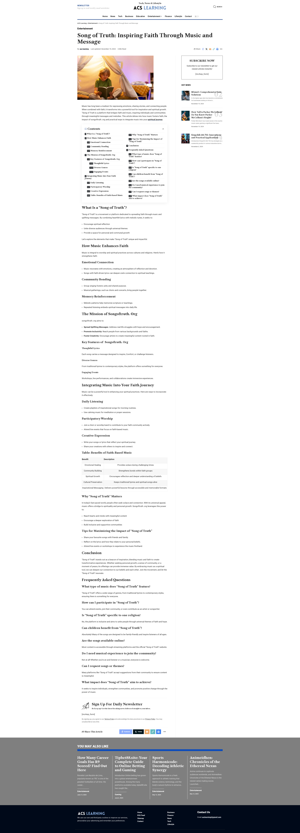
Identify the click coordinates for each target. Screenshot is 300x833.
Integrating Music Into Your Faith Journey (100, 177)
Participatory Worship (100, 187)
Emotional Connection (100, 142)
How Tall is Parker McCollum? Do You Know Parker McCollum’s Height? (206, 115)
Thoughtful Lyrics (101, 163)
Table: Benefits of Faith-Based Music (107, 195)
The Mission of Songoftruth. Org (101, 155)
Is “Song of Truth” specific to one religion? (145, 168)
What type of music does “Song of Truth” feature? (145, 155)
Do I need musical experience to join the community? (146, 186)
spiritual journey (155, 119)
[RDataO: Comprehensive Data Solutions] (185, 95)
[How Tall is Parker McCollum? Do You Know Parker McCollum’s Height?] (185, 116)
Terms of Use (109, 719)
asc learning (84, 49)
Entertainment (85, 28)
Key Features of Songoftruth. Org (105, 159)
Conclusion (134, 146)
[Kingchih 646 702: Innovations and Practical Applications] (185, 138)
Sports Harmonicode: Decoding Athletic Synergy (168, 764)
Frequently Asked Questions (141, 150)
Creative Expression (100, 191)
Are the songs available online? (145, 181)
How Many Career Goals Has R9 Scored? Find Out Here (93, 764)
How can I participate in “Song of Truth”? (145, 162)
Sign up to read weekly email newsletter (93, 8)
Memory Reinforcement (101, 151)
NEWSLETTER (83, 5)
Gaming (118, 794)
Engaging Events (101, 172)
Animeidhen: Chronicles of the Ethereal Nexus (205, 762)
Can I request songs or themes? (145, 192)
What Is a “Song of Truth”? (98, 134)
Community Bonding (100, 146)
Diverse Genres (101, 168)
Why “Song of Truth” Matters (145, 135)
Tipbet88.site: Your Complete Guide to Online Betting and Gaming (131, 764)
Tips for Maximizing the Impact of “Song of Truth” (145, 140)
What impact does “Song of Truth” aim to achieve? (145, 197)
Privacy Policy (150, 719)
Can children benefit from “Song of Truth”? (146, 175)
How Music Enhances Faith (99, 138)
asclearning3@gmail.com (211, 817)
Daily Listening (97, 183)
